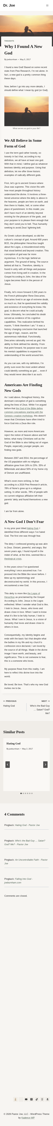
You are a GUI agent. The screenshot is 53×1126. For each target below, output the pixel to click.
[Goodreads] (42, 1099)
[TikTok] (37, 1099)
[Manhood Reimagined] (21, 1099)
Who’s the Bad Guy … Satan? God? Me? (40, 707)
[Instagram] (31, 1099)
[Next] (45, 764)
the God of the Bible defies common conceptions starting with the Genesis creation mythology (23, 412)
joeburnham (12, 59)
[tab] (21, 793)
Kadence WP (28, 1117)
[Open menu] (47, 5)
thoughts (9, 41)
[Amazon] (47, 1099)
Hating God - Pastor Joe (27, 825)
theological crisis (12, 558)
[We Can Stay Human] (15, 1099)
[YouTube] (26, 1099)
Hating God (32, 528)
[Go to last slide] (7, 764)
